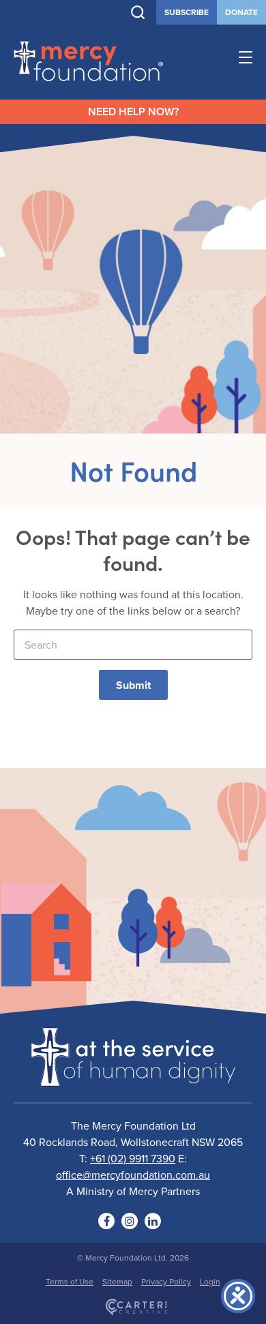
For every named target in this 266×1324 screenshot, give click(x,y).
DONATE (241, 12)
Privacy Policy (166, 1281)
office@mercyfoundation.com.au (133, 1174)
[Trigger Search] (138, 12)
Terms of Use (69, 1281)
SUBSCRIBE (186, 12)
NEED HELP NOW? (133, 111)
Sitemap (117, 1281)
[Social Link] (106, 1221)
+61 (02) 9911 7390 (132, 1158)
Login (210, 1281)
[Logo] (133, 1078)
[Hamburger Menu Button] (245, 59)
